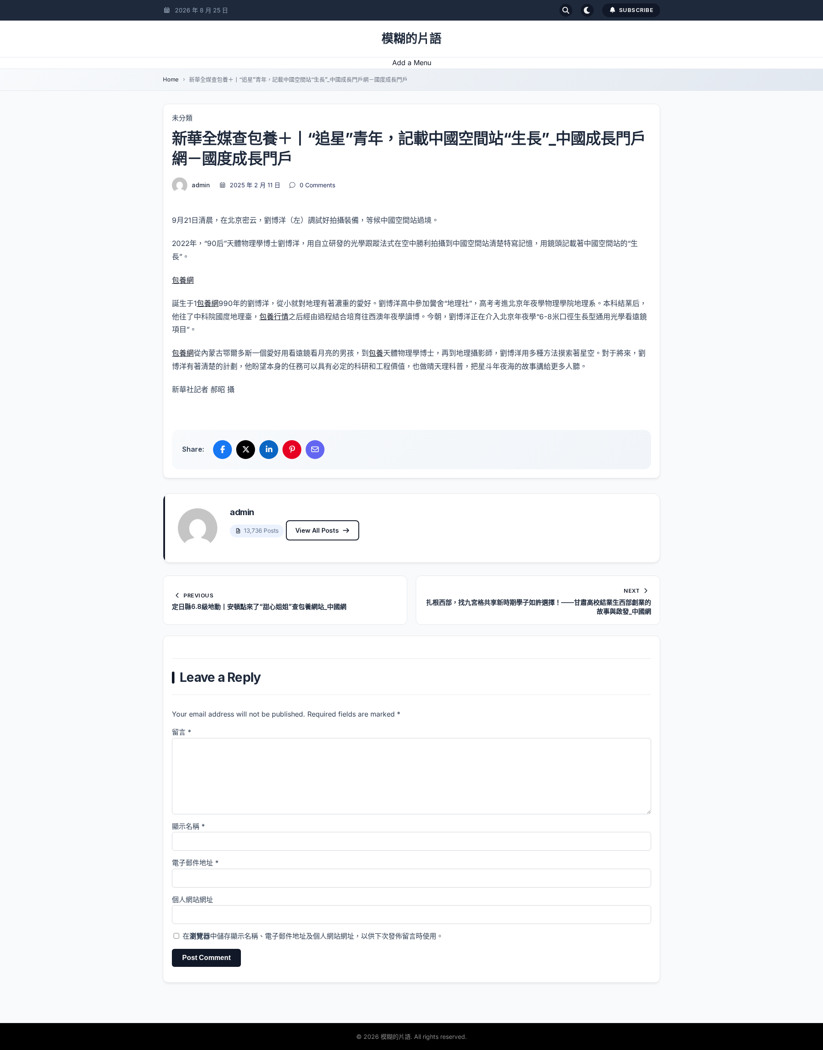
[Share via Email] (315, 449)
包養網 (183, 280)
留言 (181, 732)
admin (201, 185)
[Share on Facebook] (222, 449)
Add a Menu (411, 62)
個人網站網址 (192, 899)
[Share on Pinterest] (291, 449)
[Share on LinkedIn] (268, 449)
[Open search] (565, 10)
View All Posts (317, 530)
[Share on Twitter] (245, 449)
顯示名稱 (188, 826)
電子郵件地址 (195, 862)
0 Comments (317, 185)
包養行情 (273, 316)
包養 (376, 353)
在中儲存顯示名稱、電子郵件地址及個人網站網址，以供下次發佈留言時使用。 (313, 936)
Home (171, 79)
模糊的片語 (411, 38)
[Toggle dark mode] (587, 10)
